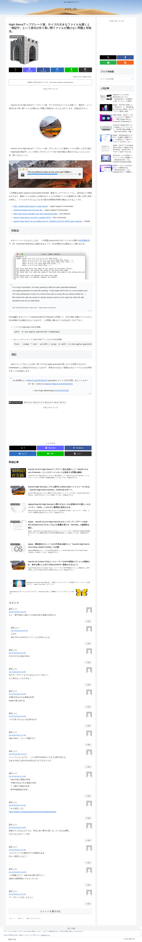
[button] (85, 70)
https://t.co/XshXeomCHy (62, 384)
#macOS (47, 384)
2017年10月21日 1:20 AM (17, 850)
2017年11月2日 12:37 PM (17, 894)
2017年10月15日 (62, 390)
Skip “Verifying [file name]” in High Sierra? (30, 206)
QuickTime (50, 402)
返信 (89, 621)
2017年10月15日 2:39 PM (17, 672)
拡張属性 (83, 240)
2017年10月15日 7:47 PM (17, 735)
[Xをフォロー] (108, 57)
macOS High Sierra (16, 402)
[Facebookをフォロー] (125, 57)
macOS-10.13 (39, 402)
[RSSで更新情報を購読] (125, 62)
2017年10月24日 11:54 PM (17, 872)
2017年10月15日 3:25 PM (17, 694)
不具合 (64, 402)
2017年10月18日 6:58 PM (17, 827)
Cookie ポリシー (45, 935)
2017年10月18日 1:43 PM (17, 805)
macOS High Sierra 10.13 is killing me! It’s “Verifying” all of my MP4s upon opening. (47, 221)
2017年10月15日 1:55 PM (17, 653)
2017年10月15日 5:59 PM (17, 716)
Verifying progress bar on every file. (28, 210)
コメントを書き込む (50, 911)
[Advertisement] (50, 95)
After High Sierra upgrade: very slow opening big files (35, 214)
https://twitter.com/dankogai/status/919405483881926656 (32, 812)
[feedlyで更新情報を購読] (108, 62)
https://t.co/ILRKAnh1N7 (37, 380)
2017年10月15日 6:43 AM (17, 612)
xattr (57, 402)
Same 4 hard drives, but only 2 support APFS (32, 218)
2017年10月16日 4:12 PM (17, 776)
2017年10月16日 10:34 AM (18, 754)
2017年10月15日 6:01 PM (19, 631)
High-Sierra (29, 402)
